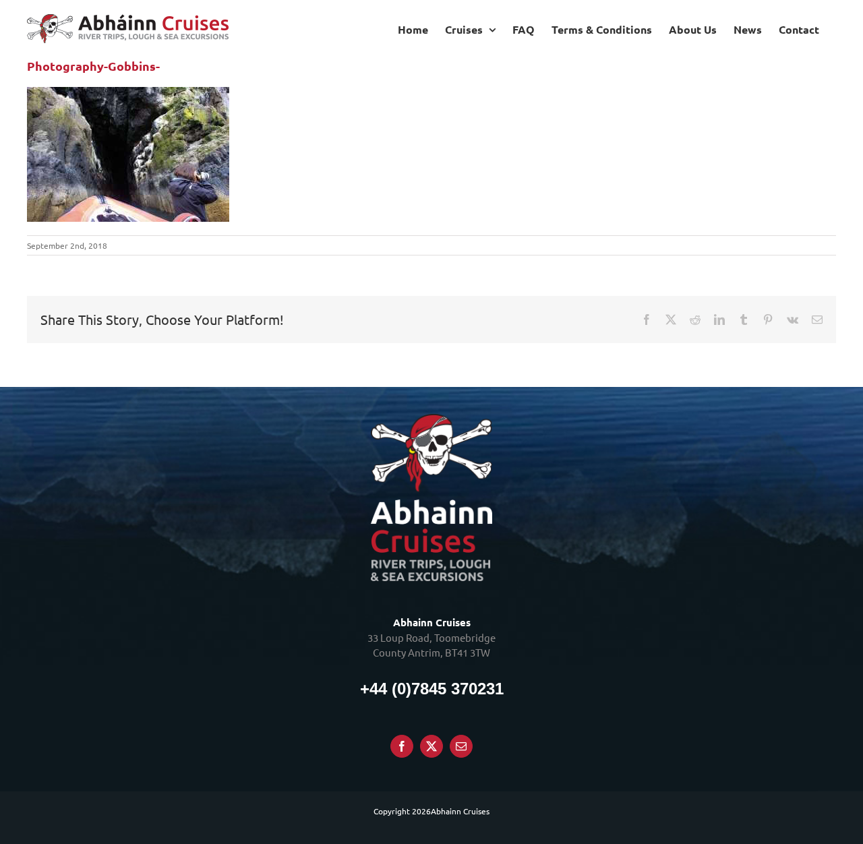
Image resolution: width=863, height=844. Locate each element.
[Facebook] (401, 746)
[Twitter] (431, 746)
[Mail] (461, 746)
